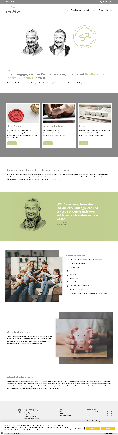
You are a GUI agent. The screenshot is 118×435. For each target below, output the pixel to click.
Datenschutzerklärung (65, 415)
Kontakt (109, 10)
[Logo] (14, 10)
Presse (101, 10)
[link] (88, 10)
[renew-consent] (2, 433)
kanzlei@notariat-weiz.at (34, 418)
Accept (108, 428)
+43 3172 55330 (32, 416)
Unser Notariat (76, 10)
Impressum (63, 413)
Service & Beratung (89, 10)
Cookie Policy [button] (64, 427)
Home (66, 10)
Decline (93, 428)
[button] (12, 143)
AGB (61, 411)
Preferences (77, 428)
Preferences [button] (36, 429)
